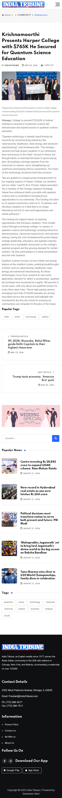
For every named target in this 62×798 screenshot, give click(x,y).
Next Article (45, 372)
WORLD (17, 317)
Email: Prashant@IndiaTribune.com (20, 696)
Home (7, 15)
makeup (49, 609)
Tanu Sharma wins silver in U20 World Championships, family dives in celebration (38, 575)
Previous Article (19, 336)
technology (35, 602)
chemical (50, 602)
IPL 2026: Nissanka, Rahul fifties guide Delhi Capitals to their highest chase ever (29, 344)
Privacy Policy (11, 724)
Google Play (13, 770)
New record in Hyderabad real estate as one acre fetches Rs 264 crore (37, 491)
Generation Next (31, 793)
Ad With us (10, 737)
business (35, 609)
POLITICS (45, 317)
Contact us (10, 731)
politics (22, 609)
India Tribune (33, 790)
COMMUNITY (24, 15)
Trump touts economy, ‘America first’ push (33, 378)
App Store (33, 770)
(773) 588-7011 (15, 705)
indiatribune (12, 65)
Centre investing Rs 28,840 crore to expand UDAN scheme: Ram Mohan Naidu (38, 465)
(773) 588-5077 (14, 702)
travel (21, 602)
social (7, 615)
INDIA (6, 317)
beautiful (8, 602)
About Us (9, 743)
